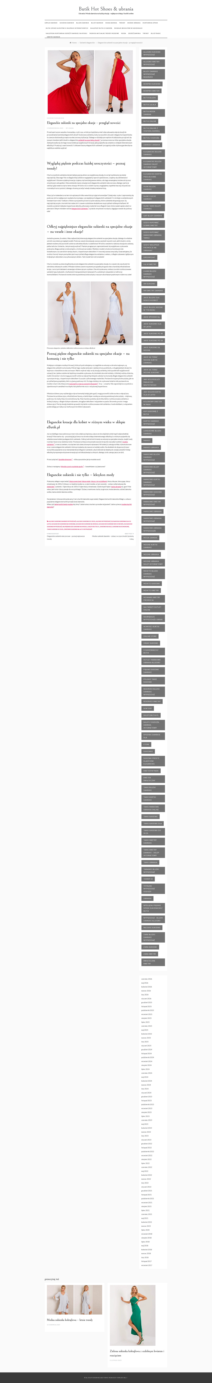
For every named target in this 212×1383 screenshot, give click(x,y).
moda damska (150, 538)
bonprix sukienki (152, 84)
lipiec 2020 (145, 1230)
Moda (123, 33)
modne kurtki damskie (150, 546)
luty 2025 (145, 1042)
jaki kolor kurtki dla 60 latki (152, 393)
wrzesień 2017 (146, 1265)
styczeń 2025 (146, 1046)
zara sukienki (150, 947)
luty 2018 (145, 1257)
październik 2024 (147, 1057)
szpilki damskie (51, 23)
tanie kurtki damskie (149, 798)
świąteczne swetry (149, 962)
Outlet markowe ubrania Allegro (152, 661)
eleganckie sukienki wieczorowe (111, 524)
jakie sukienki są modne (151, 348)
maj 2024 (144, 1077)
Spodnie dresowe (65, 459)
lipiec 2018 (145, 1242)
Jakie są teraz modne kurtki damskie (150, 360)
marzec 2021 (146, 1226)
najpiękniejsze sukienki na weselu (74, 526)
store (146, 744)
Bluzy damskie (97, 23)
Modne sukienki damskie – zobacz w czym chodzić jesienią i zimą (113, 537)
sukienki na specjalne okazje (88, 140)
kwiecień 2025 (146, 1034)
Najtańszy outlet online (152, 608)
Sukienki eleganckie (55, 118)
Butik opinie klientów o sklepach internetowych (67, 28)
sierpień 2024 (146, 1065)
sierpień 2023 (146, 1112)
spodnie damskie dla (151, 736)
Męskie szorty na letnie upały (72, 466)
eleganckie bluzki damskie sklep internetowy (152, 164)
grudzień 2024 (146, 1049)
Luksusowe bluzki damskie (152, 432)
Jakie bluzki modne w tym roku (153, 308)
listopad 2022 (146, 1148)
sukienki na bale (106, 526)
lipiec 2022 (145, 1163)
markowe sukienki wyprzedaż (152, 493)
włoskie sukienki (151, 928)
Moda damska (111, 23)
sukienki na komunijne (120, 526)
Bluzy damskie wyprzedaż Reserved (150, 74)
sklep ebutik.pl (93, 526)
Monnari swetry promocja (151, 598)
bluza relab (86, 481)
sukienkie (148, 751)
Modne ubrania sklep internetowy (153, 562)
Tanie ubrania (150, 862)
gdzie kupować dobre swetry (151, 223)
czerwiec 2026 (146, 979)
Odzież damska (134, 33)
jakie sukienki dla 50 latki (152, 325)
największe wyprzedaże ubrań (153, 618)
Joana (71, 128)
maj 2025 (144, 1030)
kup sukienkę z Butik (150, 412)
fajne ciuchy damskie (149, 197)
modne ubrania (151, 554)
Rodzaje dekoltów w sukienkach (128, 28)
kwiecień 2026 (146, 987)
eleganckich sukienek (80, 208)
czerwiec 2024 (146, 1073)
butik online (149, 121)
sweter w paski (151, 771)
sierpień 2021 (146, 1206)
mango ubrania (151, 447)
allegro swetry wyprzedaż (151, 63)
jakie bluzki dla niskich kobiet (151, 299)
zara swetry (149, 954)
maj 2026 (144, 983)
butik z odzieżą (151, 138)
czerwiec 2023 (146, 1120)
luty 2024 (145, 1089)
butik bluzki (149, 98)
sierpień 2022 (146, 1159)
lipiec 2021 (145, 1210)
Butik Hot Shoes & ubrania (106, 9)
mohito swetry (151, 590)
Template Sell (122, 1377)
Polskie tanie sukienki (150, 680)
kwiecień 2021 (146, 1222)
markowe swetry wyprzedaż (152, 503)
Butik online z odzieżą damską (151, 129)
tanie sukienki (150, 816)
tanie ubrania (116, 487)
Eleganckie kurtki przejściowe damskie (152, 177)
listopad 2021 (146, 1195)
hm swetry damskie (153, 291)
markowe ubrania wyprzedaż (152, 519)
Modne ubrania (134, 23)
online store (150, 636)
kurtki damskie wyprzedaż (151, 422)
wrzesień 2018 (146, 1234)
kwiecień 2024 (146, 1081)
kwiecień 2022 (146, 1175)
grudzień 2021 (146, 1191)
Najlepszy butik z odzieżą (101, 28)
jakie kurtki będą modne (63, 504)
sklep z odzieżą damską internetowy (151, 725)
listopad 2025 (146, 1006)
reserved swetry (152, 701)
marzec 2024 (146, 1085)
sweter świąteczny (149, 779)
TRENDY (122, 23)
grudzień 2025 (146, 1002)
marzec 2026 (146, 991)
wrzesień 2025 (146, 1014)
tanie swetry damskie (150, 841)
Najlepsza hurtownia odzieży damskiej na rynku (66, 33)
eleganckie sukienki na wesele (87, 524)
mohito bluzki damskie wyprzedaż (150, 574)
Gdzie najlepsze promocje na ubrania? (151, 247)
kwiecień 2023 (146, 1128)
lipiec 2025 (145, 1022)
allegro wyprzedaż (103, 521)
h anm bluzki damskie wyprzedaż (149, 274)
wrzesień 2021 (146, 1202)
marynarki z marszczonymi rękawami (83, 384)
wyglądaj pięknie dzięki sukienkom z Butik (153, 908)
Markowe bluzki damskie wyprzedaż (151, 457)
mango (146, 440)
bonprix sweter (151, 91)
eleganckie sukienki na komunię (63, 524)
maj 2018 (144, 1246)
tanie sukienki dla (152, 823)
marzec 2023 (146, 1132)
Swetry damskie (53, 37)
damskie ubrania (151, 145)
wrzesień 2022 (146, 1155)
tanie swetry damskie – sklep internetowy (151, 852)
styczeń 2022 (146, 1187)
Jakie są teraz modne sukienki (151, 371)
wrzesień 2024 (146, 1061)
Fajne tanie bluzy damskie (152, 207)
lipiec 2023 (145, 1116)
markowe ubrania (152, 511)
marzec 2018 (146, 1253)
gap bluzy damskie (152, 216)
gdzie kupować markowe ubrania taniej (152, 235)
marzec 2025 (146, 1038)
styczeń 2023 (146, 1140)
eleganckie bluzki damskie (152, 153)
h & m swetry (149, 264)
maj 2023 (144, 1124)
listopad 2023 (146, 1101)
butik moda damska (149, 112)
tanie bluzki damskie (149, 788)
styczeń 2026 (146, 999)
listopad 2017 (146, 1261)
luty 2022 (145, 1183)
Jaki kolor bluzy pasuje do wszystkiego (151, 382)
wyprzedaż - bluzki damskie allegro (153, 919)
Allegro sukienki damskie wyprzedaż (62, 521)
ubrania (147, 898)
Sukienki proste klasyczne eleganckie (151, 761)
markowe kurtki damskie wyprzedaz (151, 482)
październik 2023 (147, 1104)
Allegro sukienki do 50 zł (86, 521)
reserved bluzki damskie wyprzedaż (151, 692)
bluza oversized (75, 481)
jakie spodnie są (151, 317)
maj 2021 (144, 1218)
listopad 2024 (146, 1053)
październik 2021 (147, 1199)
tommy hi (148, 879)
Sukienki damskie (67, 23)
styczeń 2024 (146, 1093)
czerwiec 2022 (146, 1167)
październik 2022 (147, 1151)
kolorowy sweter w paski (152, 403)
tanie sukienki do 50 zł (55, 529)
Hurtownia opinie (150, 23)
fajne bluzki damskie (149, 187)
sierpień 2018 (146, 1238)
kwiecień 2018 (146, 1250)
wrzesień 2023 (146, 1108)
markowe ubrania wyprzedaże (152, 529)
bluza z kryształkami (99, 481)
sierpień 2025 (146, 1018)
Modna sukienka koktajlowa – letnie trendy (70, 1320)
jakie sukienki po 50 (153, 340)
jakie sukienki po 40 (153, 334)
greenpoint (149, 257)
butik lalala (149, 105)
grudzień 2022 (146, 1144)
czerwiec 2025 (146, 1026)
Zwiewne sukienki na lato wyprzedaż (78, 529)
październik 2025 (147, 1010)
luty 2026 (145, 995)
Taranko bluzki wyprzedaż (151, 870)
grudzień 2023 (146, 1097)
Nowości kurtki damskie (151, 627)
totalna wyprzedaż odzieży (149, 889)
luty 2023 (145, 1136)
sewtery (147, 708)
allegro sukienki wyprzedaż (152, 53)
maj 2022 (144, 1171)
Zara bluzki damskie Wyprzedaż (149, 937)
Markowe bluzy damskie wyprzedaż (151, 469)
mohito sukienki (151, 584)
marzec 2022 (146, 1179)
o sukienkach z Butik (150, 651)
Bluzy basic (156, 33)
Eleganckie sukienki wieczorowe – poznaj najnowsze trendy (66, 537)
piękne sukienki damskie (151, 670)
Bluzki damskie (82, 23)
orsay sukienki (150, 643)
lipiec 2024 (145, 1069)
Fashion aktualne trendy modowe (104, 33)
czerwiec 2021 (146, 1214)
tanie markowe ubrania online (151, 808)
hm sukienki (149, 284)
